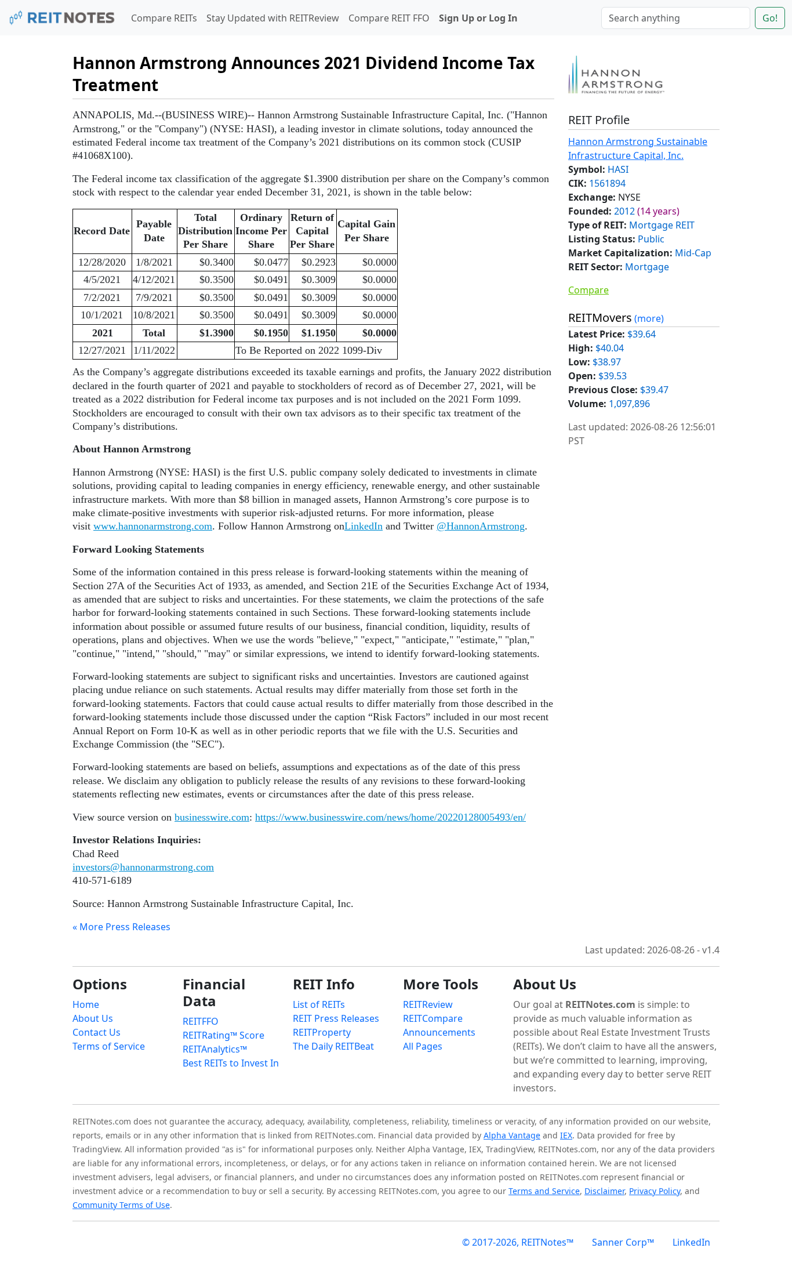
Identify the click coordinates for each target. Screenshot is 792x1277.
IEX (566, 1135)
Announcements (439, 1032)
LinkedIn (363, 526)
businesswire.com (212, 817)
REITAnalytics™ (215, 1049)
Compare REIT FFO (389, 18)
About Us (92, 1018)
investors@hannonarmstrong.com (143, 867)
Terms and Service (544, 1190)
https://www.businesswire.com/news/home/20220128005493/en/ (390, 817)
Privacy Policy (654, 1190)
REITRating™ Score (223, 1035)
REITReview (428, 1004)
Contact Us (96, 1032)
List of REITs (319, 1004)
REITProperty (322, 1032)
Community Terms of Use (121, 1204)
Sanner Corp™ (623, 1242)
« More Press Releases (121, 926)
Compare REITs (164, 18)
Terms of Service (108, 1046)
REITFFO (201, 1021)
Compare (588, 290)
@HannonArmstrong (481, 526)
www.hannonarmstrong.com (152, 526)
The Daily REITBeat (333, 1046)
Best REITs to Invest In (231, 1063)
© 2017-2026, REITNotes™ (517, 1242)
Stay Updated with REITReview (272, 18)
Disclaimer (604, 1190)
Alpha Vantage (512, 1135)
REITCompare (433, 1018)
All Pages (422, 1046)
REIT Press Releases (336, 1018)
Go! (770, 18)
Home (85, 1004)
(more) (649, 318)
